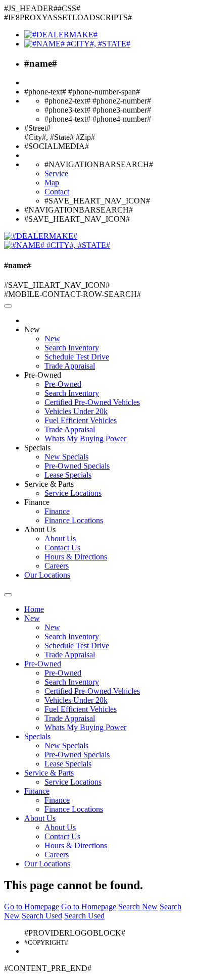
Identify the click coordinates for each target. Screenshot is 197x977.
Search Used (42, 915)
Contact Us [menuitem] (62, 547)
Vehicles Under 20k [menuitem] (76, 411)
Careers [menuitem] (56, 565)
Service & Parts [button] (49, 484)
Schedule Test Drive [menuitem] (76, 356)
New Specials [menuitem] (66, 456)
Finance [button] (37, 502)
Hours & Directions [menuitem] (75, 556)
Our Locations (47, 575)
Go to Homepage (31, 906)
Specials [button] (37, 447)
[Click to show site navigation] (8, 305)
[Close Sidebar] (8, 594)
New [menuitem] (52, 338)
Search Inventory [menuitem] (71, 347)
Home (34, 609)
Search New (138, 906)
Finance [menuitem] (57, 511)
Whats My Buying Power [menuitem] (85, 438)
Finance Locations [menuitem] (73, 520)
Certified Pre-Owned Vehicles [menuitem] (92, 402)
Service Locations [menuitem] (73, 493)
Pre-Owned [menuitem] (62, 384)
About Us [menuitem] (60, 538)
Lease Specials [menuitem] (67, 475)
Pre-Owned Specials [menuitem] (77, 465)
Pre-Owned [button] (42, 375)
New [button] (32, 329)
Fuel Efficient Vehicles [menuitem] (80, 420)
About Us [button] (40, 529)
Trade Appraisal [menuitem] (69, 366)
